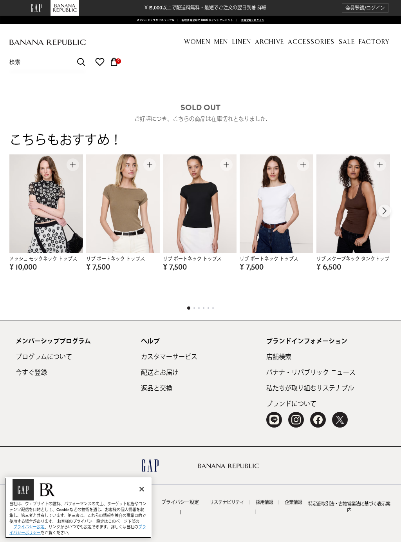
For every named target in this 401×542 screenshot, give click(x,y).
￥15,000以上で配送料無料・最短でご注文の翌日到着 (205, 7)
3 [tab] (199, 308)
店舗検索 (278, 357)
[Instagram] (296, 420)
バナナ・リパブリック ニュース (311, 373)
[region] (78, 507)
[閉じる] (141, 489)
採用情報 (264, 502)
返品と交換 (156, 388)
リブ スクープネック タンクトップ (352, 259)
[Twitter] (340, 420)
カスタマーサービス (169, 357)
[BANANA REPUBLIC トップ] (47, 42)
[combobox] (47, 62)
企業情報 (293, 502)
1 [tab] (188, 308)
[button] (365, 8)
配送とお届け (160, 373)
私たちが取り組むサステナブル (310, 388)
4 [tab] (203, 308)
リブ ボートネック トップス (115, 259)
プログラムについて (44, 357)
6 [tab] (213, 308)
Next (384, 211)
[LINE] (274, 420)
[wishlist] (100, 62)
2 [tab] (194, 308)
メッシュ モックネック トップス (43, 259)
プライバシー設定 (180, 502)
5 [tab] (208, 308)
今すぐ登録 (31, 373)
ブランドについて (291, 404)
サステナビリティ (227, 502)
